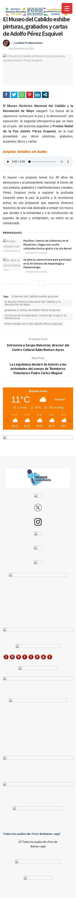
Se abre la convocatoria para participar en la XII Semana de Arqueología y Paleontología (47, 263)
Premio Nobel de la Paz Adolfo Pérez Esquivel (33, 324)
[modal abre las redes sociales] (45, 95)
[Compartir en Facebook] (6, 95)
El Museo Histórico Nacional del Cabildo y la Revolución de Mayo (33, 303)
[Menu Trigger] (67, 8)
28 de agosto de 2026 (36, 253)
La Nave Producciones (29, 42)
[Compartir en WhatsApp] (22, 95)
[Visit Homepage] (36, 12)
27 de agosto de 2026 (36, 272)
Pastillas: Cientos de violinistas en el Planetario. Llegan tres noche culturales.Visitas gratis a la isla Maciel (47, 244)
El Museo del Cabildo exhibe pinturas (35, 296)
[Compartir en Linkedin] (37, 95)
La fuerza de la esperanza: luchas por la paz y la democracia (35, 317)
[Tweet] (14, 95)
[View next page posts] (41, 283)
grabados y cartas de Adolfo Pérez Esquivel (32, 310)
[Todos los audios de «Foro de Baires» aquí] (38, 847)
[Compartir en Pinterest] (29, 95)
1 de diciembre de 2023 (20, 48)
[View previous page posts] (34, 283)
